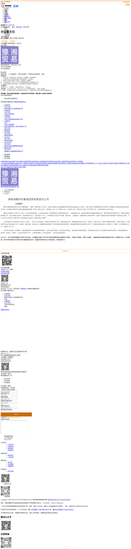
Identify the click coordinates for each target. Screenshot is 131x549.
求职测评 (11, 464)
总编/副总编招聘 (52, 163)
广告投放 (11, 457)
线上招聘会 (7, 18)
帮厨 (24, 167)
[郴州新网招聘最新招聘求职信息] (14, 8)
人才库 (6, 14)
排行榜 (10, 462)
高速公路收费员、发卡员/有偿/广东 (15, 126)
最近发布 (7, 16)
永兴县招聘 (41, 161)
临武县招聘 (56, 161)
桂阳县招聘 (26, 161)
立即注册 (11, 417)
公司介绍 (7, 22)
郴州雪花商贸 (8, 135)
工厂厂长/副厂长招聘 (100, 163)
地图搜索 (11, 466)
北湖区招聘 (4, 161)
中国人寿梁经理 (9, 124)
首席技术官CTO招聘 (20, 163)
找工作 (6, 12)
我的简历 (23, 288)
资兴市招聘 (19, 161)
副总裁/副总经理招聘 (78, 163)
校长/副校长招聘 (31, 165)
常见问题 (11, 471)
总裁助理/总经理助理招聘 (10, 165)
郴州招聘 (6, 8)
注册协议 (11, 446)
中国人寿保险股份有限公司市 (13, 119)
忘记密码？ (17, 417)
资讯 (5, 20)
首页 (5, 10)
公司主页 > (65, 251)
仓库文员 (7, 137)
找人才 (5, 29)
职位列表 (19, 27)
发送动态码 (126, 2)
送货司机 (7, 131)
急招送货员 (7, 147)
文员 (5, 167)
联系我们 (11, 448)
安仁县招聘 (79, 161)
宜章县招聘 (34, 161)
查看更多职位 (5, 309)
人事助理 (7, 110)
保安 (11, 167)
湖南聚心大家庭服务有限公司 (13, 151)
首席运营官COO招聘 (64, 163)
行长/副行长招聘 (112, 163)
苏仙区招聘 (11, 161)
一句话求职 (7, 35)
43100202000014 (65, 499)
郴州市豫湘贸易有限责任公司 (10, 186)
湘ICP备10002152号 (54, 499)
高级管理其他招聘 (42, 165)
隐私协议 (11, 450)
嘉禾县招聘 (49, 161)
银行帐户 (11, 455)
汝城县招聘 (64, 161)
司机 (2, 167)
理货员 (20, 167)
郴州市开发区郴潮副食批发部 (13, 146)
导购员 (16, 167)
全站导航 (3, 3)
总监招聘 (30, 163)
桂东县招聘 (71, 161)
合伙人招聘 (22, 165)
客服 (8, 167)
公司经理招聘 (89, 163)
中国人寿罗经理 (9, 114)
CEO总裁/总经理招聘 (7, 163)
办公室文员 (7, 142)
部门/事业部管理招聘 (40, 163)
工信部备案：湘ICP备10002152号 (40, 509)
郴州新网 (7, 130)
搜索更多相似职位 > (20, 102)
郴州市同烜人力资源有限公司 (13, 108)
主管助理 (7, 105)
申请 (127, 4)
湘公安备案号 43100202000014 (64, 509)
